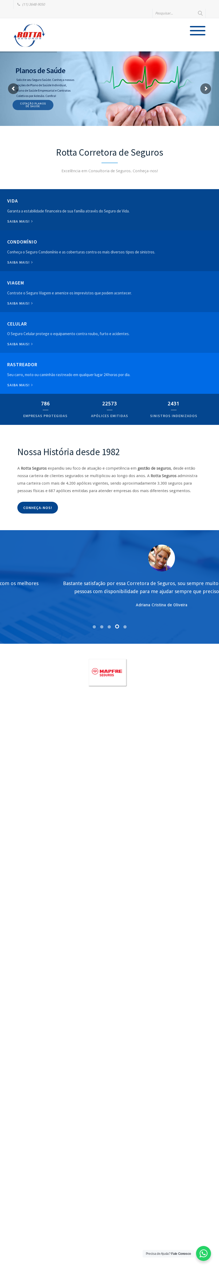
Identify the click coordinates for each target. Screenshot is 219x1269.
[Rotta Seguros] (29, 35)
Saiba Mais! (19, 344)
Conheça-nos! (37, 507)
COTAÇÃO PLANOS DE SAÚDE (36, 105)
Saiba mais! (19, 221)
